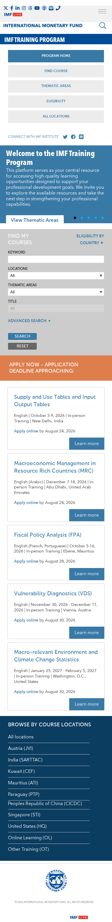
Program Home (56, 56)
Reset (22, 346)
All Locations (56, 116)
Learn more (87, 444)
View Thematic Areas (35, 220)
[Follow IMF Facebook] (11, 8)
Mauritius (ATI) (23, 783)
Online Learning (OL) (30, 838)
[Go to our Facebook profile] (72, 137)
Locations (18, 269)
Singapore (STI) (24, 815)
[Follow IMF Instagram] (24, 8)
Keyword (16, 252)
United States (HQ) (27, 826)
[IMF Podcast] (44, 8)
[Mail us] (80, 137)
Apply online (26, 431)
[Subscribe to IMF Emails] (51, 8)
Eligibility (56, 101)
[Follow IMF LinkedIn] (18, 8)
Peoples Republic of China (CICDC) (45, 804)
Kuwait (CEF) (21, 771)
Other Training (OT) (28, 849)
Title (12, 302)
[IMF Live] (79, 914)
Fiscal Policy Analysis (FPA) (48, 535)
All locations (21, 737)
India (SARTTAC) (25, 760)
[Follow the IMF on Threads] (30, 8)
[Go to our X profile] (64, 137)
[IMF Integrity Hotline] (58, 8)
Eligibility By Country (90, 239)
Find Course (56, 71)
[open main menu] (102, 12)
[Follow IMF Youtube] (37, 8)
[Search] (102, 25)
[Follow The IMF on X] (5, 8)
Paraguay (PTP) (23, 794)
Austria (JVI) (20, 748)
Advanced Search (27, 321)
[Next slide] (103, 184)
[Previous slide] (8, 184)
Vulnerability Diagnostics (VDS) (53, 593)
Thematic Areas (56, 86)
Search (22, 336)
